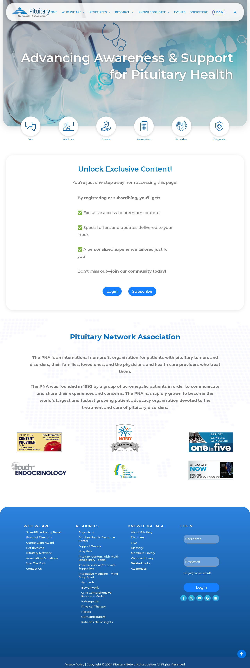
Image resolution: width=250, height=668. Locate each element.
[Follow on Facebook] (183, 598)
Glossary (137, 548)
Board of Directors (39, 537)
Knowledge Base (152, 12)
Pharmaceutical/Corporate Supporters (97, 566)
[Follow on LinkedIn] (215, 598)
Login (218, 12)
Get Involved (35, 548)
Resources (98, 12)
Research (122, 12)
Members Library (143, 553)
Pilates (86, 612)
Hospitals (85, 551)
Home (52, 12)
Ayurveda (87, 582)
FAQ (134, 542)
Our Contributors (93, 617)
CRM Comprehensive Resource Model (96, 594)
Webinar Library (142, 558)
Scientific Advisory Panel (43, 532)
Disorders (138, 537)
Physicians (86, 532)
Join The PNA (36, 563)
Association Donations (42, 558)
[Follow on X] (191, 598)
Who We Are (71, 12)
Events (179, 12)
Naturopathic (90, 601)
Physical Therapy (93, 606)
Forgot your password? (197, 573)
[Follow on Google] (207, 598)
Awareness (139, 568)
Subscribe (142, 291)
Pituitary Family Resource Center (97, 539)
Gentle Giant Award (40, 542)
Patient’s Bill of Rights (97, 622)
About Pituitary (141, 532)
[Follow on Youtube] (199, 598)
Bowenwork (90, 587)
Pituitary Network (39, 553)
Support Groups (90, 546)
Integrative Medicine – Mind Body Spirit (98, 575)
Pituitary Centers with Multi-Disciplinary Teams (99, 558)
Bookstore (199, 12)
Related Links (140, 563)
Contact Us (34, 568)
